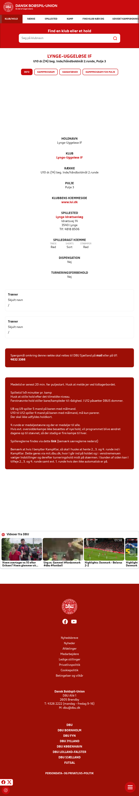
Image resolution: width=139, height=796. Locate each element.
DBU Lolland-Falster (69, 752)
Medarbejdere (69, 654)
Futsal (69, 763)
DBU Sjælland (69, 757)
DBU (69, 725)
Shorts (70, 244)
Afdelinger (70, 648)
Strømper (85, 244)
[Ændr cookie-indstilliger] (6, 790)
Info (26, 72)
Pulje (69, 183)
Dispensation (69, 258)
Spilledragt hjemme (69, 240)
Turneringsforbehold (69, 273)
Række (69, 168)
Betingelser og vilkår (69, 675)
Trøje (53, 244)
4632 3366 (18, 359)
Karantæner (70, 72)
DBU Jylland (69, 741)
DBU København (69, 746)
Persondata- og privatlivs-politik (69, 773)
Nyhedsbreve (69, 638)
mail (99, 355)
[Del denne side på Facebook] (3, 783)
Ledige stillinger (69, 659)
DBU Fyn (69, 736)
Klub (69, 153)
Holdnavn (69, 138)
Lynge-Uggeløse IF (69, 157)
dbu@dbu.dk (71, 708)
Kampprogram (46, 72)
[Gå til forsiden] (28, 7)
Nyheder (69, 643)
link (53, 441)
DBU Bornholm (69, 730)
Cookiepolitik (69, 670)
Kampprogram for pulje (100, 72)
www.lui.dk (69, 202)
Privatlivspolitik (69, 665)
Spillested (69, 213)
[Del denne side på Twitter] (9, 783)
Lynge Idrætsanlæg (69, 217)
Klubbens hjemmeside (69, 198)
